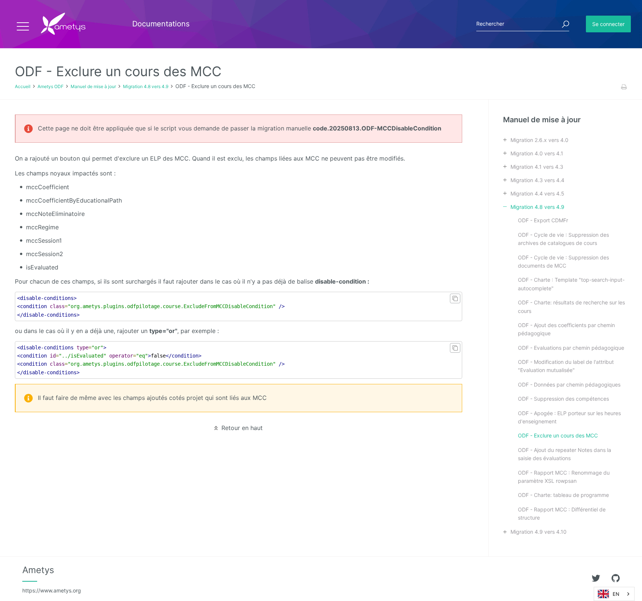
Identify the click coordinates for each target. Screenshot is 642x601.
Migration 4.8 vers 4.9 (145, 86)
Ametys (51, 579)
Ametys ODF (51, 86)
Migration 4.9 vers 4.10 (538, 532)
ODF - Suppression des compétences (563, 398)
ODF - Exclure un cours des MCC (558, 435)
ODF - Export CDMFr (543, 220)
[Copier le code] (455, 298)
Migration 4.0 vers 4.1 (536, 153)
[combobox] (614, 594)
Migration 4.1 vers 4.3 (536, 167)
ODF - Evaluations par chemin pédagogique (571, 348)
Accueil (22, 86)
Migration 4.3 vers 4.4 (537, 180)
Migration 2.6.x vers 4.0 (539, 140)
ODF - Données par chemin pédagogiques (569, 384)
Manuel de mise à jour (93, 86)
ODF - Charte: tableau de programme (563, 495)
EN (616, 594)
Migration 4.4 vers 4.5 (537, 193)
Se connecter (608, 24)
